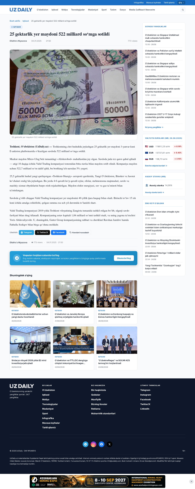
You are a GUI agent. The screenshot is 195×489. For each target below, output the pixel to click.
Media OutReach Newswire (142, 9)
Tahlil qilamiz (169, 2)
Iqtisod (55, 9)
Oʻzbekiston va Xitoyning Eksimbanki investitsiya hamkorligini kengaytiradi (162, 241)
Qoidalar (95, 394)
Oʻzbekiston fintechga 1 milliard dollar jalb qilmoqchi (162, 254)
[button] (182, 9)
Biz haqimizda (98, 390)
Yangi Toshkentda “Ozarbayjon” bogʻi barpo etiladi (163, 267)
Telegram (28, 232)
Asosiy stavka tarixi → (154, 192)
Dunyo (123, 9)
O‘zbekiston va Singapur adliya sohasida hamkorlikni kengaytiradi (161, 65)
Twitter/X (44, 232)
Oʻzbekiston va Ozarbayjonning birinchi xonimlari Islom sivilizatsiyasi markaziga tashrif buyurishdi (163, 227)
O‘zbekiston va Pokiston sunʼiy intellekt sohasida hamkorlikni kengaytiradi (163, 52)
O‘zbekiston (42, 9)
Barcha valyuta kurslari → (156, 165)
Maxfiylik (96, 399)
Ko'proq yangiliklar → (154, 127)
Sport (104, 9)
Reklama (95, 408)
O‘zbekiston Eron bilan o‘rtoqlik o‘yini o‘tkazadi (162, 213)
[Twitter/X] (109, 444)
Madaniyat (93, 9)
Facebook (60, 232)
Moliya (65, 9)
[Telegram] (85, 444)
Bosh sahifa (15, 21)
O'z (180, 2)
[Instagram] (93, 444)
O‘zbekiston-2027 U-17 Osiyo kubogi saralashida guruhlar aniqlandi (162, 115)
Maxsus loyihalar (153, 2)
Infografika (138, 2)
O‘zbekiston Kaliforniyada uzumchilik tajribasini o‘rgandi (162, 103)
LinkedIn (144, 408)
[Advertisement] (97, 481)
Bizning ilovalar (99, 404)
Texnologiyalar (78, 9)
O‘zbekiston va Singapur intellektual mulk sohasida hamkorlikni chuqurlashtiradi (162, 38)
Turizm (113, 9)
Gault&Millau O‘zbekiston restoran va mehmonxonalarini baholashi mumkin (162, 77)
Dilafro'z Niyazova (18, 41)
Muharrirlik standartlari (103, 413)
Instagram (145, 394)
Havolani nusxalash (80, 232)
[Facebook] (101, 444)
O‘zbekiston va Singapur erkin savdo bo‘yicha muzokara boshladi (162, 90)
